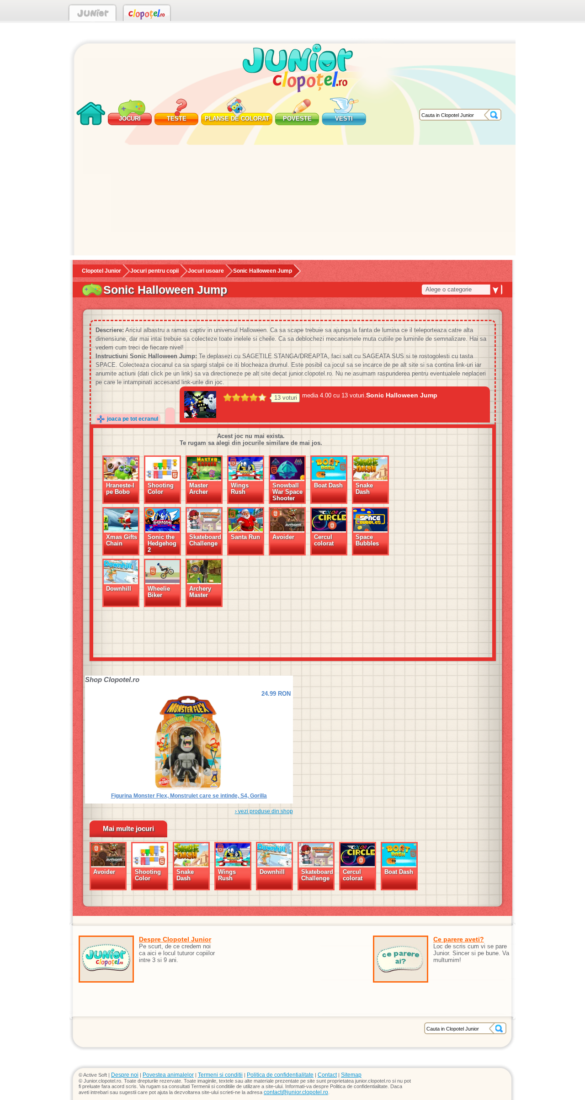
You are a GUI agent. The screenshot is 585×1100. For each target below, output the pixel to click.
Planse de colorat (237, 118)
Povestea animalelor (168, 1075)
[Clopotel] (147, 14)
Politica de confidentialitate (280, 1075)
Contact (327, 1075)
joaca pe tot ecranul (132, 419)
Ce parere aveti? (458, 939)
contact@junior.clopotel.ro (296, 1092)
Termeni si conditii (220, 1075)
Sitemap (351, 1075)
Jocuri (130, 118)
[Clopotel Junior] (92, 14)
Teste (176, 118)
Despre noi (124, 1075)
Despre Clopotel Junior (175, 939)
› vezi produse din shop (264, 811)
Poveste (297, 118)
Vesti (344, 118)
